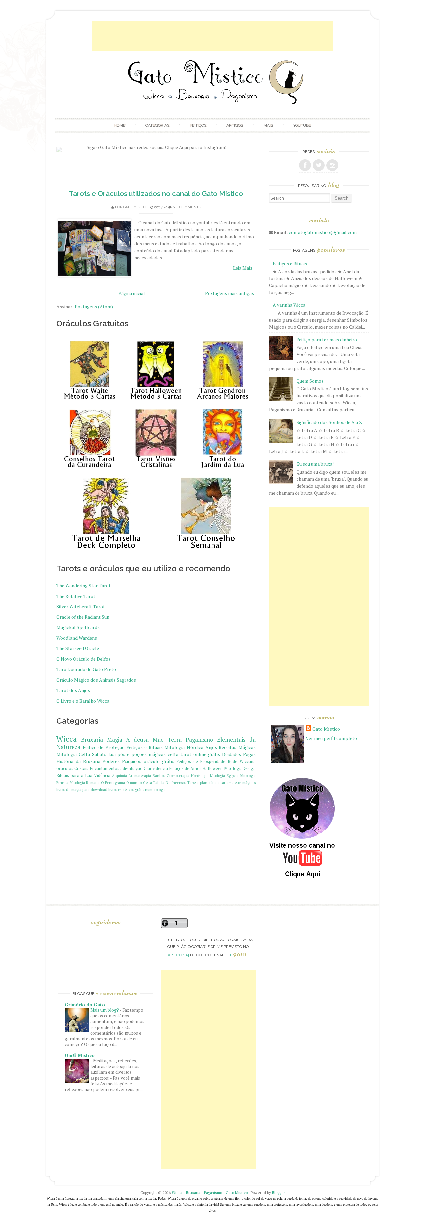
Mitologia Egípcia (224, 775)
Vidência (102, 775)
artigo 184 (178, 955)
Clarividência (156, 768)
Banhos (159, 775)
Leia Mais (242, 268)
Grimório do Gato (85, 1004)
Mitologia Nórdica (183, 747)
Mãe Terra (167, 739)
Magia (114, 739)
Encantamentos (104, 768)
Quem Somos (310, 381)
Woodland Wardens (76, 638)
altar (221, 782)
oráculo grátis (159, 761)
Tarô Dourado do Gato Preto (86, 669)
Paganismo (199, 739)
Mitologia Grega (240, 768)
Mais (268, 125)
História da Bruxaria (78, 761)
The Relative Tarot (75, 596)
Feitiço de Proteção (104, 747)
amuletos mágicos (241, 782)
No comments (187, 207)
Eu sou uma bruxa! (315, 464)
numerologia (155, 789)
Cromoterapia (178, 775)
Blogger (278, 1192)
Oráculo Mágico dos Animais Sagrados (96, 680)
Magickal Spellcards (78, 627)
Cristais (81, 768)
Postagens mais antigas (229, 293)
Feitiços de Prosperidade (201, 761)
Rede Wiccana (242, 761)
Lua (112, 754)
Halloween (212, 768)
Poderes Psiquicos (121, 761)
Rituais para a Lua (74, 775)
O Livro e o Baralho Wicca (82, 701)
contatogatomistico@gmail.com (323, 232)
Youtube (302, 125)
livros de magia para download (81, 789)
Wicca (66, 739)
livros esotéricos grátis (126, 789)
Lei (235, 955)
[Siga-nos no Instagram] (332, 165)
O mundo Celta (139, 782)
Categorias (157, 125)
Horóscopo (199, 775)
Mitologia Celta (73, 754)
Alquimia (119, 775)
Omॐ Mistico (80, 1055)
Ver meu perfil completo (331, 738)
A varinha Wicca (289, 305)
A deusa (137, 739)
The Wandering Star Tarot (83, 585)
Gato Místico (135, 207)
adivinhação (131, 768)
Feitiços (198, 125)
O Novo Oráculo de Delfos (83, 659)
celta (173, 754)
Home (119, 125)
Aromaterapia (139, 775)
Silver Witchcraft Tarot (80, 606)
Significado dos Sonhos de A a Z (329, 422)
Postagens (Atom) (94, 306)
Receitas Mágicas (237, 747)
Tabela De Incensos (169, 782)
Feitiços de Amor (185, 768)
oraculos (64, 768)
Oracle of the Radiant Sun (82, 617)
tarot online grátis (200, 754)
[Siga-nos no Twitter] (319, 165)
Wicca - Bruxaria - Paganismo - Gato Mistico (210, 1192)
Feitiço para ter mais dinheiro (327, 339)
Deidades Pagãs (239, 754)
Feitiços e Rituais (145, 747)
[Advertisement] (212, 36)
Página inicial (131, 293)
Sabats (99, 754)
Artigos (234, 125)
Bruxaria (92, 739)
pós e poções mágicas (141, 754)
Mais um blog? (105, 1010)
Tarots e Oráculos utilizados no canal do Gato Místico (156, 193)
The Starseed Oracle (77, 648)
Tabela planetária (202, 782)
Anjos (211, 747)
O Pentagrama (113, 782)
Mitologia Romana (85, 782)
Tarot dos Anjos (73, 690)
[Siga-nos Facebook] (305, 165)
